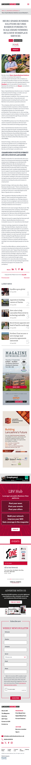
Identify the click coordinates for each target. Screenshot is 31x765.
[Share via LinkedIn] (13, 269)
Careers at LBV (6, 721)
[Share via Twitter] (16, 269)
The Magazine (6, 713)
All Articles (21, 750)
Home (3, 10)
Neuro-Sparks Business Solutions (19, 75)
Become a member (20, 729)
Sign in (17, 732)
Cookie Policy (9, 750)
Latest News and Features (12, 10)
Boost (20, 86)
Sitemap (27, 749)
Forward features (20, 718)
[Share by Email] (22, 269)
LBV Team (4, 719)
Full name (7, 632)
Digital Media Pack (20, 716)
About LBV (5, 710)
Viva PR (16, 44)
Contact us (5, 724)
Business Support (18, 40)
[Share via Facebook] (19, 269)
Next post (26, 277)
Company (7, 646)
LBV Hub (11, 40)
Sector (6, 654)
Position (7, 639)
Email (6, 661)
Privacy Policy (3, 750)
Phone (6, 668)
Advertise (4, 716)
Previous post (5, 277)
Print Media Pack (20, 713)
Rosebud (4, 84)
